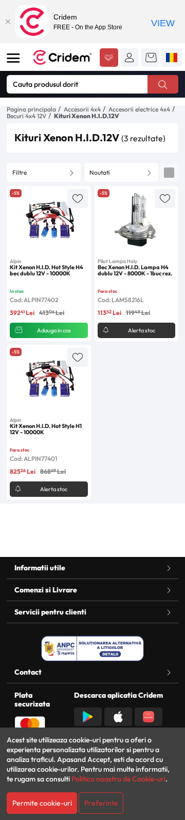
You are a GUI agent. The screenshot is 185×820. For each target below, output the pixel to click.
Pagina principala (31, 109)
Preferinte (101, 803)
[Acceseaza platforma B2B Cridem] (109, 58)
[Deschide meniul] (13, 58)
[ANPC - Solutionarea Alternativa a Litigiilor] (92, 648)
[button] (129, 57)
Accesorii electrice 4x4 (139, 109)
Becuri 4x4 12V (26, 116)
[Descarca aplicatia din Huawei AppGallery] (148, 716)
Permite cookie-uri (42, 803)
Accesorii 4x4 (82, 109)
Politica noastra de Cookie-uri (118, 779)
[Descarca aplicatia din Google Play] (88, 716)
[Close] (8, 21)
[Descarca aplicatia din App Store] (118, 716)
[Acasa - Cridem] (62, 57)
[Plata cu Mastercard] (29, 724)
